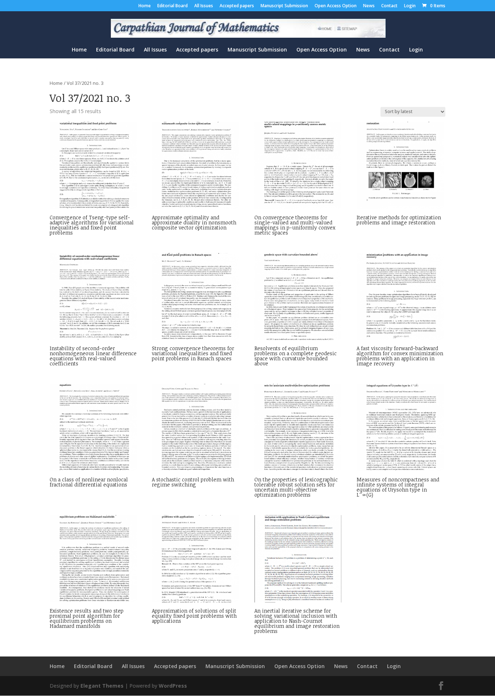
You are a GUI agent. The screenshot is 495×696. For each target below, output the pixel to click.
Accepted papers (237, 6)
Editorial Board (172, 6)
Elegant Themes (102, 685)
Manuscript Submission (284, 6)
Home (144, 6)
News (369, 6)
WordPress (173, 685)
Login (410, 6)
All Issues (203, 6)
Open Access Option (336, 6)
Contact (389, 6)
